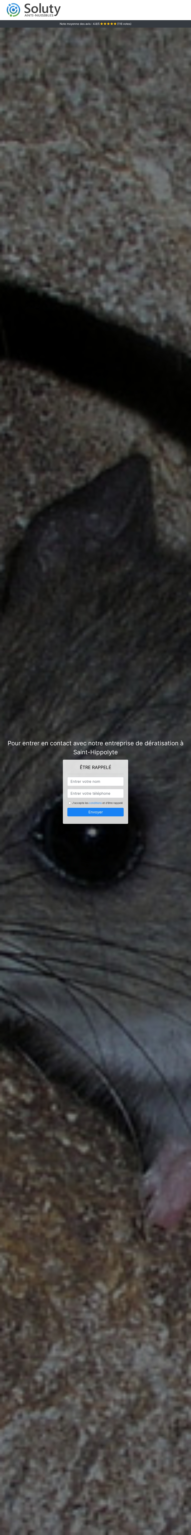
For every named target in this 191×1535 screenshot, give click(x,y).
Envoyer (95, 812)
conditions (95, 802)
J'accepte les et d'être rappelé (97, 802)
